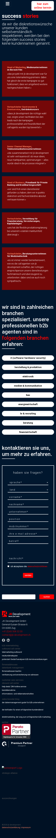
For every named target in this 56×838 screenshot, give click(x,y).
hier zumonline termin (42, 5)
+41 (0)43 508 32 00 (12, 631)
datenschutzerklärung (11, 828)
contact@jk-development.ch (16, 635)
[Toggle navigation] (7, 4)
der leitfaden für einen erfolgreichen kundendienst (22, 710)
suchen (46, 597)
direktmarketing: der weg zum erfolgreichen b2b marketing (26, 717)
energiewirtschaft (28, 404)
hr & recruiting (28, 413)
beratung (28, 422)
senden (28, 575)
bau (28, 395)
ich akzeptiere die (29, 566)
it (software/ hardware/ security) (28, 358)
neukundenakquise (10, 656)
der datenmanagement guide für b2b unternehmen (23, 702)
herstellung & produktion (28, 367)
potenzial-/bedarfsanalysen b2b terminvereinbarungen (24, 659)
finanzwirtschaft (28, 432)
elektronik (28, 376)
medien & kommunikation (28, 385)
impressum (26, 828)
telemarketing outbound (12, 652)
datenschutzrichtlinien (37, 566)
